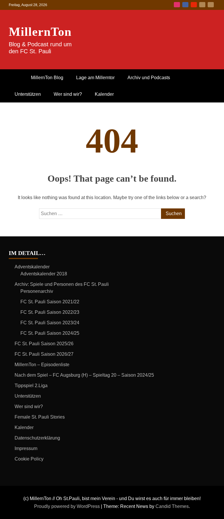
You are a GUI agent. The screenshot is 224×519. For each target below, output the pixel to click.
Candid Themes (172, 506)
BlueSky (202, 4)
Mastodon (211, 4)
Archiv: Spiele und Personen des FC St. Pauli (62, 284)
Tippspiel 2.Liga (31, 385)
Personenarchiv (36, 291)
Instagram (177, 4)
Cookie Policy (29, 458)
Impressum (26, 448)
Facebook (185, 4)
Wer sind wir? (68, 94)
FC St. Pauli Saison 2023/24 (49, 322)
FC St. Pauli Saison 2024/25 (49, 333)
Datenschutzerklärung (37, 437)
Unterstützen (28, 94)
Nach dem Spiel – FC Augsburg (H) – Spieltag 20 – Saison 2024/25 (84, 375)
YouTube (194, 4)
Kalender (104, 94)
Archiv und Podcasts (148, 77)
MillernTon (40, 31)
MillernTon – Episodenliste (42, 364)
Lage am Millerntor (95, 77)
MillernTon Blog (47, 77)
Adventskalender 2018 (43, 273)
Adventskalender (32, 266)
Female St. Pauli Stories (40, 417)
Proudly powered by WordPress (67, 506)
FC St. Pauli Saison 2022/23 (49, 312)
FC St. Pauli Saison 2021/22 (49, 301)
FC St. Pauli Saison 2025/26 (44, 343)
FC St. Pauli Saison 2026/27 (44, 354)
